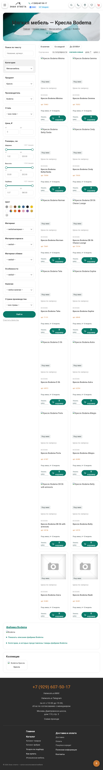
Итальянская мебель (35, 758)
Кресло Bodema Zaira (51, 595)
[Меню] (5, 5)
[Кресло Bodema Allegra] (85, 425)
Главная (30, 731)
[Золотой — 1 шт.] (31, 211)
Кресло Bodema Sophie (83, 311)
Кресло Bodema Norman (52, 240)
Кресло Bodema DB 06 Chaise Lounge (83, 241)
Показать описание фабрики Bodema (25, 637)
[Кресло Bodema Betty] (85, 496)
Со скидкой (60, 47)
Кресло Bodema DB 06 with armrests (53, 525)
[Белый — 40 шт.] (6, 211)
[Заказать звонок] (78, 5)
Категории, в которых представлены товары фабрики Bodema (37, 643)
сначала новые (76, 52)
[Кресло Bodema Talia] (53, 283)
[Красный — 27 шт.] (19, 211)
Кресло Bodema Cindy (83, 169)
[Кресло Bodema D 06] (53, 354)
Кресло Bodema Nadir (83, 595)
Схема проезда (51, 719)
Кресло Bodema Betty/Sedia (48, 170)
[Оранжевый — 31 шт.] (15, 211)
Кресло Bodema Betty (82, 524)
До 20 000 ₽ (75, 47)
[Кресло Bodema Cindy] (85, 141)
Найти (19, 314)
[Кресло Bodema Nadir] (85, 567)
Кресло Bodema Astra (83, 382)
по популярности (60, 52)
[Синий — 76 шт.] (23, 206)
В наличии (45, 47)
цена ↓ (97, 52)
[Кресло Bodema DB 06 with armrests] (53, 496)
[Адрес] (85, 5)
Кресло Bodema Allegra (83, 453)
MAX (34, 7)
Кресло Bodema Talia (50, 311)
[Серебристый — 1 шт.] (6, 215)
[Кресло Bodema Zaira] (53, 567)
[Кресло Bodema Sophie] (85, 283)
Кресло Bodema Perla (51, 453)
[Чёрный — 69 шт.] (27, 206)
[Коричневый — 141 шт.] (15, 206)
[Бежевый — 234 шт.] (11, 206)
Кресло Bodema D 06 (50, 382)
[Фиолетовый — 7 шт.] (27, 211)
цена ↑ (88, 52)
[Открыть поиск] (71, 5)
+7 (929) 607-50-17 (39, 3)
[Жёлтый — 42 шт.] (31, 206)
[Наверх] (96, 763)
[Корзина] (98, 5)
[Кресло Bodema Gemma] (85, 70)
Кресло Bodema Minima (52, 98)
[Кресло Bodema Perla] (53, 425)
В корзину (59, 118)
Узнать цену (43, 118)
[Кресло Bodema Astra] (85, 354)
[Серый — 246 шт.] (6, 206)
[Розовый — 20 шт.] (23, 211)
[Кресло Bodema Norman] (53, 212)
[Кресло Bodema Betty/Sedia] (53, 141)
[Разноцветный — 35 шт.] (11, 211)
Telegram (44, 7)
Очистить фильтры (11, 320)
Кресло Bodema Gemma (84, 98)
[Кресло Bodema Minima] (53, 70)
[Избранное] (91, 5)
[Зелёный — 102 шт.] (19, 206)
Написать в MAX (51, 693)
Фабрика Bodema (16, 627)
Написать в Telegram (51, 698)
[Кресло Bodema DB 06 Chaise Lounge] (85, 212)
